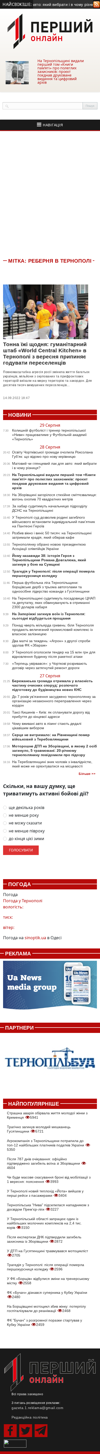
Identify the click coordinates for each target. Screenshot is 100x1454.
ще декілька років (26, 807)
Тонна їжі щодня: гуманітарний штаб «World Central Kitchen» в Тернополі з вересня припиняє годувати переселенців (45, 353)
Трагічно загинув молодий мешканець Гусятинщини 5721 (39, 1129)
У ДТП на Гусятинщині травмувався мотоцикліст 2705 (47, 1253)
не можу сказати (25, 823)
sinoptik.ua (35, 937)
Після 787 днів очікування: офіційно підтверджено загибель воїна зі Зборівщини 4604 (44, 1163)
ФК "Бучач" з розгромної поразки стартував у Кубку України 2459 (44, 1322)
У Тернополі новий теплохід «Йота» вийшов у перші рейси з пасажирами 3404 (45, 1193)
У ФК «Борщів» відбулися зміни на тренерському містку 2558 (48, 1281)
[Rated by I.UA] (15, 1443)
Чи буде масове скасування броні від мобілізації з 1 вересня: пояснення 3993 (49, 1179)
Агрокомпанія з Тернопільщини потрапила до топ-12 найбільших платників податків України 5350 (46, 1145)
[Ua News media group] (50, 988)
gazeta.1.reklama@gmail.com (37, 1408)
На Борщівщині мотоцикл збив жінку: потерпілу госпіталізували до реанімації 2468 (46, 1308)
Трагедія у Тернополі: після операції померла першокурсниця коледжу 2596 (45, 1267)
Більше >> (87, 774)
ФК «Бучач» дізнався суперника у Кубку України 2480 (47, 1294)
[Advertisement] (50, 193)
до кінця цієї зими (26, 838)
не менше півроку (27, 831)
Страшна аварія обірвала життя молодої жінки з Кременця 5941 (47, 1115)
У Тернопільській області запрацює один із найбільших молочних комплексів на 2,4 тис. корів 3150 (44, 1223)
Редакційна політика (30, 1417)
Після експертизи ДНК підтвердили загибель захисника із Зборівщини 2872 (44, 1239)
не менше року (24, 815)
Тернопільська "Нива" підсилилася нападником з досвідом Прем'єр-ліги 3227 (48, 1207)
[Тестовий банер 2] (50, 1063)
